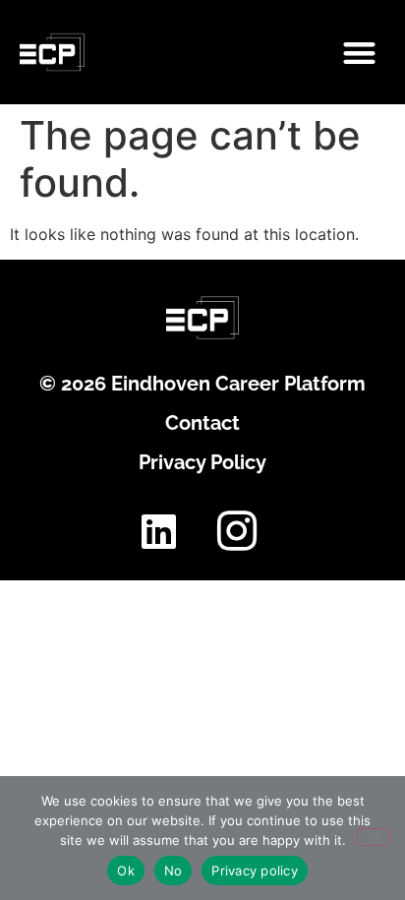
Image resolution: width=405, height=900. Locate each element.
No (173, 870)
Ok (126, 870)
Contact (202, 423)
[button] (359, 53)
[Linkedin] (158, 531)
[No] (373, 837)
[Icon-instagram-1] (237, 531)
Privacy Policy (202, 462)
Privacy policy (254, 870)
